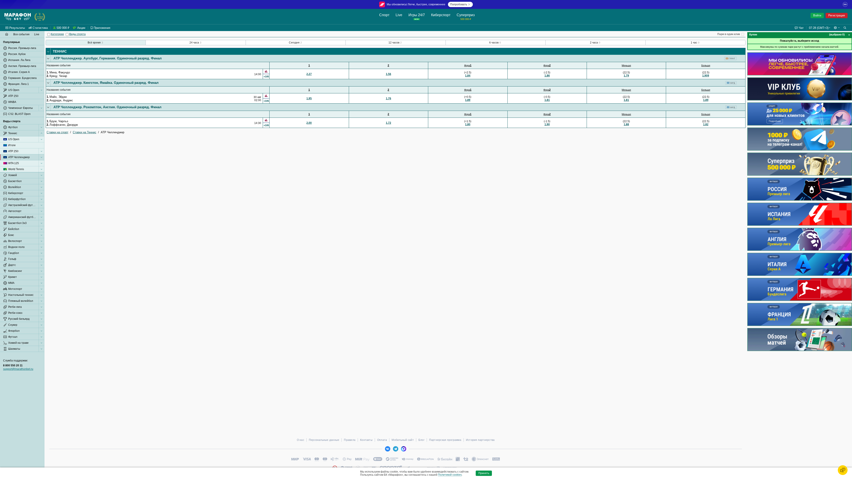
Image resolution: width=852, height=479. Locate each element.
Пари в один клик (728, 34)
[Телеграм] (395, 449)
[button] (836, 27)
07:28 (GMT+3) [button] (818, 27)
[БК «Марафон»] (17, 16)
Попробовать (458, 4)
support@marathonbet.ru (18, 369)
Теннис (60, 51)
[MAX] (403, 449)
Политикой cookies (450, 474)
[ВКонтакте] (387, 449)
